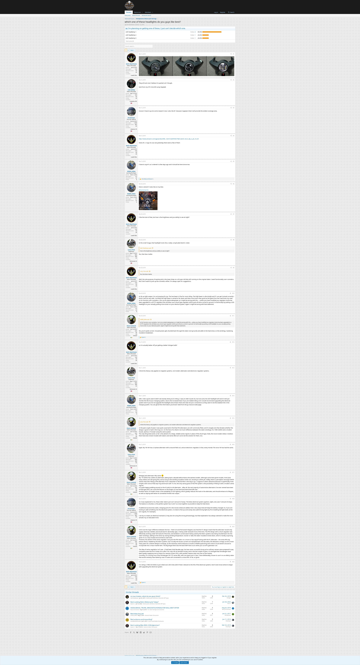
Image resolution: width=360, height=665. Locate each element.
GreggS (229, 598)
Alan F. (229, 603)
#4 (233, 135)
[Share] (231, 54)
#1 (233, 54)
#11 (233, 316)
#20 (233, 561)
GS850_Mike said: (145, 319)
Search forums (136, 15)
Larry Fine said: (144, 271)
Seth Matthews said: (145, 248)
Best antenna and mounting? (141, 619)
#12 (233, 342)
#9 (233, 267)
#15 (233, 418)
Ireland (135, 335)
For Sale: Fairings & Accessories (156, 609)
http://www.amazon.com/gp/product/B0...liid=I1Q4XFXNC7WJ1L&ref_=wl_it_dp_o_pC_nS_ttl (169, 139)
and (147, 179)
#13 (233, 368)
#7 (233, 214)
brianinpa (228, 621)
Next (131, 50)
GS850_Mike (133, 615)
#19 (233, 526)
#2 (233, 80)
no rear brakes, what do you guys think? (145, 596)
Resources (137, 12)
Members (148, 12)
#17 (233, 472)
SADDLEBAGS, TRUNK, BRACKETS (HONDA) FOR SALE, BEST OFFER (154, 608)
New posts (128, 15)
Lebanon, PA (133, 129)
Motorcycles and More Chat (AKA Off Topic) (157, 598)
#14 (233, 395)
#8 (233, 240)
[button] (142, 12)
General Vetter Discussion (152, 615)
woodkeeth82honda (135, 621)
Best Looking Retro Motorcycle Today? (144, 602)
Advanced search (146, 15)
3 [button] (193, 32)
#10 (233, 293)
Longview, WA (133, 101)
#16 (233, 444)
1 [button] (193, 35)
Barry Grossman (134, 609)
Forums (128, 12)
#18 (233, 498)
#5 (233, 161)
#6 (233, 184)
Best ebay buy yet (137, 614)
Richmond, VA (133, 261)
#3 (233, 108)
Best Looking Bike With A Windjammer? (145, 625)
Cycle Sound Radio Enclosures (156, 621)
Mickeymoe (228, 615)
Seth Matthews (130, 24)
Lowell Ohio (134, 75)
